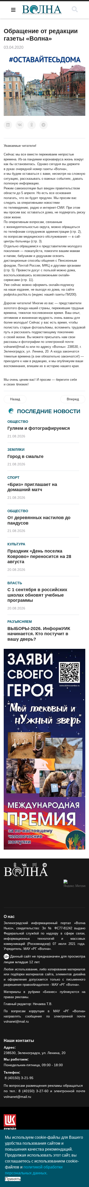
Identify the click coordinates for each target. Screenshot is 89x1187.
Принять (13, 1179)
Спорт (13, 478)
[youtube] (34, 865)
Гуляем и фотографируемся (38, 428)
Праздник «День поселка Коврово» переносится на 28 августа (39, 556)
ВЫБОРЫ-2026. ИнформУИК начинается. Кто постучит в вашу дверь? (38, 634)
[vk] (24, 865)
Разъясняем (19, 622)
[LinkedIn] (8, 125)
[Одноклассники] (31, 125)
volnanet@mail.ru (16, 347)
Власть (14, 583)
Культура (16, 544)
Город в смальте (25, 456)
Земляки (15, 450)
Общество (17, 422)
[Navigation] (13, 10)
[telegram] (45, 865)
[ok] (15, 865)
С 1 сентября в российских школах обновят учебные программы (37, 595)
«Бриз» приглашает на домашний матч (32, 487)
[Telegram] (43, 125)
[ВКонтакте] (20, 125)
